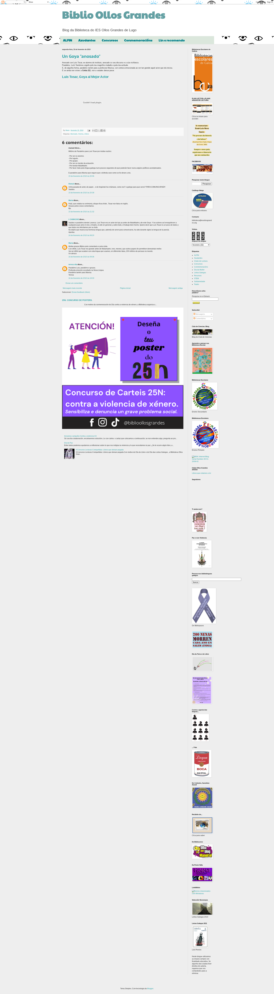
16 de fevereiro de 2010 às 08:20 (81, 235)
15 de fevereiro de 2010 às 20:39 (81, 193)
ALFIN (67, 40)
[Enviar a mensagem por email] (93, 130)
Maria (70, 200)
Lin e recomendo (172, 40)
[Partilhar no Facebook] (101, 130)
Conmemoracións (138, 40)
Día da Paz (68, 443)
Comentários (200, 319)
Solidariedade (199, 281)
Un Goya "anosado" (81, 56)
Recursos (198, 276)
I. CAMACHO (73, 219)
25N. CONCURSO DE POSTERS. (77, 300)
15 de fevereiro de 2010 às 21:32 (81, 212)
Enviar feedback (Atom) (81, 292)
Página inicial (125, 288)
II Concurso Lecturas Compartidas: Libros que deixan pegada (100, 450)
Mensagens (200, 314)
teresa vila (72, 264)
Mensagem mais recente (72, 288)
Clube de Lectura (200, 261)
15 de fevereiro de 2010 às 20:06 (81, 176)
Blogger (150, 989)
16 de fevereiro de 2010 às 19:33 (81, 278)
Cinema (80, 134)
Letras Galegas (200, 273)
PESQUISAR (196, 302)
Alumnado (73, 134)
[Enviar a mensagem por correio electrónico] (89, 130)
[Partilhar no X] (98, 130)
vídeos (86, 134)
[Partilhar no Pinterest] (104, 130)
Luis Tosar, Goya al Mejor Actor (85, 77)
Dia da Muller (199, 270)
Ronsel (71, 184)
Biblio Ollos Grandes (113, 14)
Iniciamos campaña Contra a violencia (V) (80, 436)
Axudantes (86, 40)
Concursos (110, 40)
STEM (196, 278)
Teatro (196, 284)
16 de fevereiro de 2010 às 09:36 (81, 257)
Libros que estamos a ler (201, 473)
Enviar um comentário (74, 283)
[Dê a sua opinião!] (96, 130)
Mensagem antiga (176, 288)
